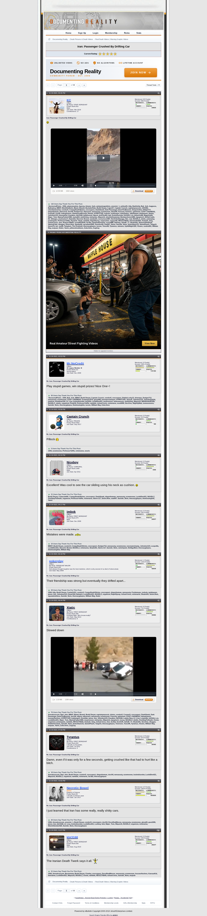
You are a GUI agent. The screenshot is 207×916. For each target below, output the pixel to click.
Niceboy (72, 462)
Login (95, 33)
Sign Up (82, 33)
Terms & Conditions (92, 903)
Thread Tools (152, 85)
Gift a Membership (130, 903)
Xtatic (71, 607)
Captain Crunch (78, 416)
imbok (71, 511)
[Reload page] (49, 39)
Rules (127, 33)
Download (143, 191)
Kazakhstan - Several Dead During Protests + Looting (94, 898)
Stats (138, 33)
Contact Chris (57, 903)
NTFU (152, 903)
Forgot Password (73, 903)
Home (68, 33)
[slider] (125, 185)
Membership (111, 33)
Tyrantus (73, 737)
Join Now (138, 72)
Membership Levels (111, 903)
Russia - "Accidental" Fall (123, 898)
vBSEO (115, 915)
